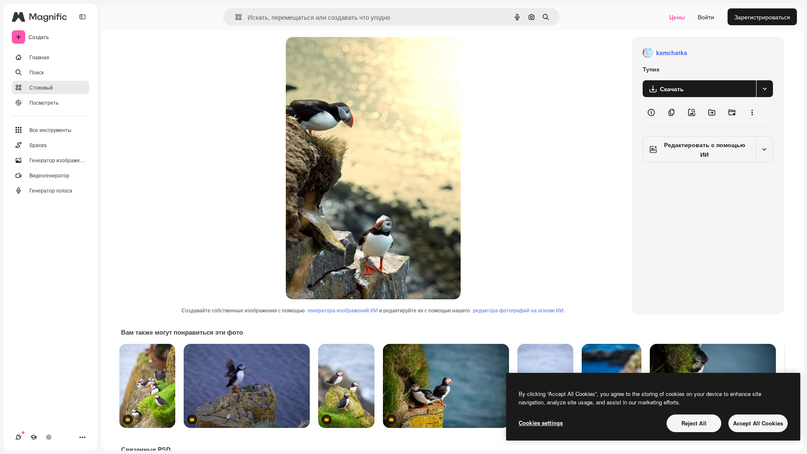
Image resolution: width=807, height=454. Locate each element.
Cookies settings (541, 423)
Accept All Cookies (758, 423)
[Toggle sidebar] (82, 17)
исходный (342, 52)
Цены (677, 17)
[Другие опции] (752, 112)
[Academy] (33, 437)
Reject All (694, 423)
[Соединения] (18, 437)
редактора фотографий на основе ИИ (518, 310)
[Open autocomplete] (235, 17)
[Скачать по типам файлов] (764, 88)
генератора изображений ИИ (343, 310)
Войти (706, 17)
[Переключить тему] (48, 437)
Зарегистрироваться (762, 17)
